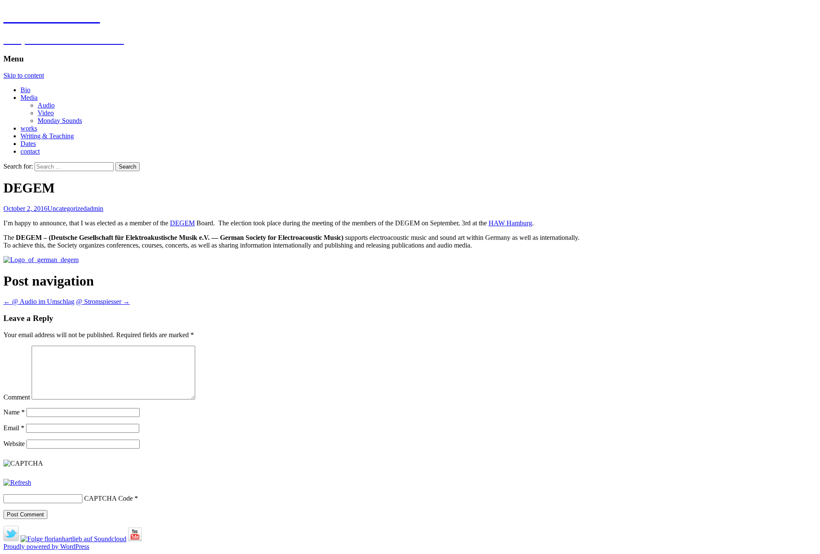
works (28, 128)
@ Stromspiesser (103, 301)
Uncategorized (67, 208)
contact (30, 151)
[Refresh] (17, 482)
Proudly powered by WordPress (46, 546)
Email (13, 428)
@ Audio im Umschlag (38, 301)
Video (46, 113)
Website (14, 443)
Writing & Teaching (47, 136)
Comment (16, 397)
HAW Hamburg (510, 223)
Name (14, 412)
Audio (46, 105)
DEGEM (182, 223)
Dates (28, 143)
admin (95, 208)
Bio (25, 89)
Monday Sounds (60, 120)
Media (29, 97)
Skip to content (23, 75)
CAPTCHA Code (108, 498)
